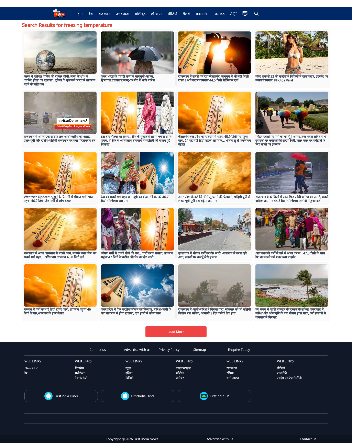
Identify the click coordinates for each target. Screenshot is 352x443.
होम (80, 13)
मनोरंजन (80, 373)
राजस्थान (104, 13)
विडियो (129, 378)
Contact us (97, 349)
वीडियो (172, 13)
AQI (233, 13)
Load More (176, 331)
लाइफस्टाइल (183, 368)
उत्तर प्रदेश (122, 13)
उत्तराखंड (218, 13)
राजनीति (201, 13)
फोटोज (180, 373)
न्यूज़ (128, 368)
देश (90, 13)
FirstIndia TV (219, 396)
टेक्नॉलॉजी (81, 378)
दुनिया (128, 373)
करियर (180, 378)
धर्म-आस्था (233, 378)
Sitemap (199, 349)
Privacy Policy (169, 349)
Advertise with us (137, 349)
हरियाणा (156, 13)
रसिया (230, 373)
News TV (31, 368)
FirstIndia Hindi (66, 396)
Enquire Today (239, 349)
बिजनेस (79, 368)
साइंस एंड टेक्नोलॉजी (289, 378)
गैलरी (186, 13)
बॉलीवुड (140, 13)
